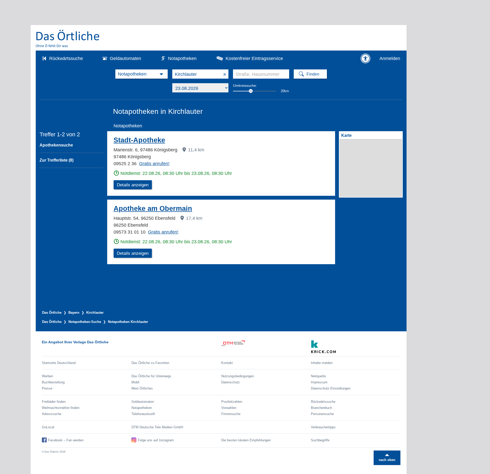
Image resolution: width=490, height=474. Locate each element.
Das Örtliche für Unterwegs (151, 376)
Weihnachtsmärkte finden (60, 408)
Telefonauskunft (143, 414)
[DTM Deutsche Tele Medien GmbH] (266, 347)
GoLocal (48, 427)
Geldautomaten (125, 58)
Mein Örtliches (142, 388)
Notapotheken (182, 58)
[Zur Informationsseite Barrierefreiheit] (365, 58)
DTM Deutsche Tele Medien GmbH (157, 427)
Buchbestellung (53, 382)
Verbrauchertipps (323, 427)
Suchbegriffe (320, 440)
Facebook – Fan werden (65, 440)
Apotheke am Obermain (153, 208)
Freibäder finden (54, 402)
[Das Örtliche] (68, 38)
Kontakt (227, 363)
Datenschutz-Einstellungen (330, 388)
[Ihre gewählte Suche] (141, 74)
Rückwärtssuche (66, 58)
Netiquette (318, 376)
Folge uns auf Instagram (156, 440)
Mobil (135, 382)
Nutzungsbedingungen (237, 376)
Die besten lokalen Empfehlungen (246, 440)
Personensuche (322, 414)
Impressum (319, 382)
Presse (47, 388)
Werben (47, 376)
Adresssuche (51, 414)
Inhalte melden (322, 363)
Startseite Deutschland (59, 363)
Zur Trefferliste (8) (57, 160)
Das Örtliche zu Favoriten (150, 363)
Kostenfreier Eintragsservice (254, 58)
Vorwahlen (228, 408)
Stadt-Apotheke (139, 140)
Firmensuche (230, 414)
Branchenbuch (321, 408)
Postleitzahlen (231, 402)
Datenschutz (230, 382)
